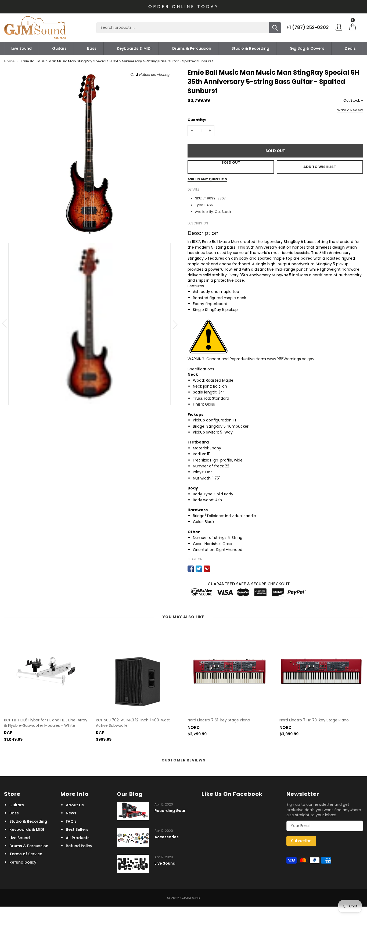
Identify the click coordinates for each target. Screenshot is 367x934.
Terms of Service (25, 854)
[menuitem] (21, 48)
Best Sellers (77, 829)
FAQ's (71, 821)
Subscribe (301, 841)
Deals (350, 48)
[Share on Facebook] (191, 569)
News (71, 813)
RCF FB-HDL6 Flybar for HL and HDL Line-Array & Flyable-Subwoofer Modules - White (45, 723)
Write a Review (350, 110)
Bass (91, 48)
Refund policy (22, 862)
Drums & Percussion (191, 48)
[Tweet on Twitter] (199, 569)
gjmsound (190, 897)
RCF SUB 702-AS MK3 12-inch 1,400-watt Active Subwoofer (133, 723)
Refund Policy (79, 846)
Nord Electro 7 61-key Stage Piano (219, 720)
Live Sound (21, 48)
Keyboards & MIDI (134, 48)
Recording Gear (170, 810)
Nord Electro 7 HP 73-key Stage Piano (314, 720)
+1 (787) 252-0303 (307, 27)
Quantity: (197, 119)
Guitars (59, 48)
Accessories (166, 837)
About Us (75, 805)
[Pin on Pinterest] (207, 569)
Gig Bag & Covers (307, 48)
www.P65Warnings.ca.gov (290, 359)
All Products (77, 837)
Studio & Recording (250, 48)
